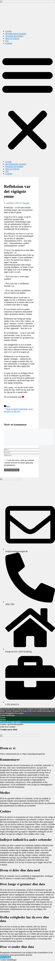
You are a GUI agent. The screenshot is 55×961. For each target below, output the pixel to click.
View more (29, 713)
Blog (8, 406)
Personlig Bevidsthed (14, 36)
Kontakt (8, 43)
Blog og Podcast (12, 38)
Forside (8, 31)
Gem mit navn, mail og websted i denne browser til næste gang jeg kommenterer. (19, 462)
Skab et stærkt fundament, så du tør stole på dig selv (18, 410)
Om (7, 41)
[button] (27, 102)
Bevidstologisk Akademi (15, 33)
